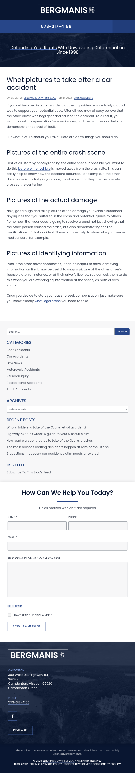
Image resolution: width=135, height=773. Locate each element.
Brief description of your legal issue (34, 557)
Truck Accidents (19, 389)
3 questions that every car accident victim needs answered (53, 453)
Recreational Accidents (24, 383)
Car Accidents (83, 98)
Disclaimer (15, 606)
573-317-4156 (56, 26)
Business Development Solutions (85, 764)
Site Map (35, 764)
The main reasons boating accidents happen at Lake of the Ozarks (58, 447)
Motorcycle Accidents (23, 370)
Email (12, 537)
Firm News (14, 363)
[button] (124, 27)
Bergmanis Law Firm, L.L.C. (40, 98)
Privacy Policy (52, 764)
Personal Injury (18, 376)
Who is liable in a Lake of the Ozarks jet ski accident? (46, 427)
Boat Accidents (18, 350)
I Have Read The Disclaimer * (32, 615)
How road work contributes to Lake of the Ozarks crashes (50, 440)
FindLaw (116, 764)
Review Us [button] (20, 730)
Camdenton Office (22, 688)
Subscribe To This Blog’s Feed (29, 472)
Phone (72, 517)
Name (12, 517)
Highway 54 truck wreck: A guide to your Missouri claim (48, 434)
